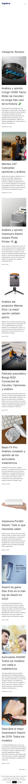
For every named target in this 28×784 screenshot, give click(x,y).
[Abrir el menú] (25, 4)
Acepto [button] (14, 782)
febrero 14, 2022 (6, 483)
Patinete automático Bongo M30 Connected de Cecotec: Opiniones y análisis (14, 381)
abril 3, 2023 (5, 410)
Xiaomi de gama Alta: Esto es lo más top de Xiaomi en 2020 (13, 593)
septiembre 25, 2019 (7, 691)
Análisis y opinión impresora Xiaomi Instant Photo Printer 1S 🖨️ (12, 235)
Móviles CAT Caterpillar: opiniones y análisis (13, 167)
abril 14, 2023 (5, 336)
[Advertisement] (14, 31)
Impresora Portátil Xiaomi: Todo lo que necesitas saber (13, 525)
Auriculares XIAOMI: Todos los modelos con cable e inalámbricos (14, 662)
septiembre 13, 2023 (7, 192)
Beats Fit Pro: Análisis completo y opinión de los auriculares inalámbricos (13, 455)
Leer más (19, 782)
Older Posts (22, 769)
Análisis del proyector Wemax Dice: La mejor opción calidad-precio (12, 309)
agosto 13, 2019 (5, 763)
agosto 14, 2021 (5, 549)
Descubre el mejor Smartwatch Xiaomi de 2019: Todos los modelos (13, 734)
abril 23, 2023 (5, 264)
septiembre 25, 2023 (7, 126)
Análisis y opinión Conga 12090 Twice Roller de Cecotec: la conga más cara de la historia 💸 (14, 96)
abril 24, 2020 (5, 619)
